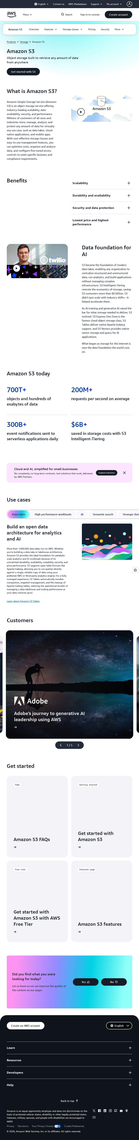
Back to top (67, 1101)
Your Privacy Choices (43, 1126)
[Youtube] (121, 1111)
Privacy (10, 1126)
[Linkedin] (105, 1111)
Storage (24, 41)
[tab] (19, 514)
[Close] (124, 472)
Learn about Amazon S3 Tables (23, 601)
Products (11, 41)
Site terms (23, 1126)
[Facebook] (99, 1111)
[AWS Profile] (129, 4)
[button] (118, 14)
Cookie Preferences (74, 1126)
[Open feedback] (135, 570)
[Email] (94, 1118)
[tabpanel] (69, 563)
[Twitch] (115, 1111)
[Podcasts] (126, 1111)
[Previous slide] (59, 745)
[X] (94, 1111)
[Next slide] (80, 745)
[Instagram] (110, 1111)
